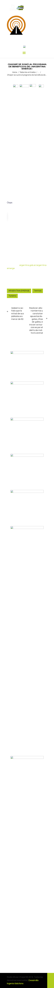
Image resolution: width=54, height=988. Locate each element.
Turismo (12, 296)
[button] (15, 86)
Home (14, 72)
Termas (37, 291)
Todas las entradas (28, 72)
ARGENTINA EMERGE (19, 291)
